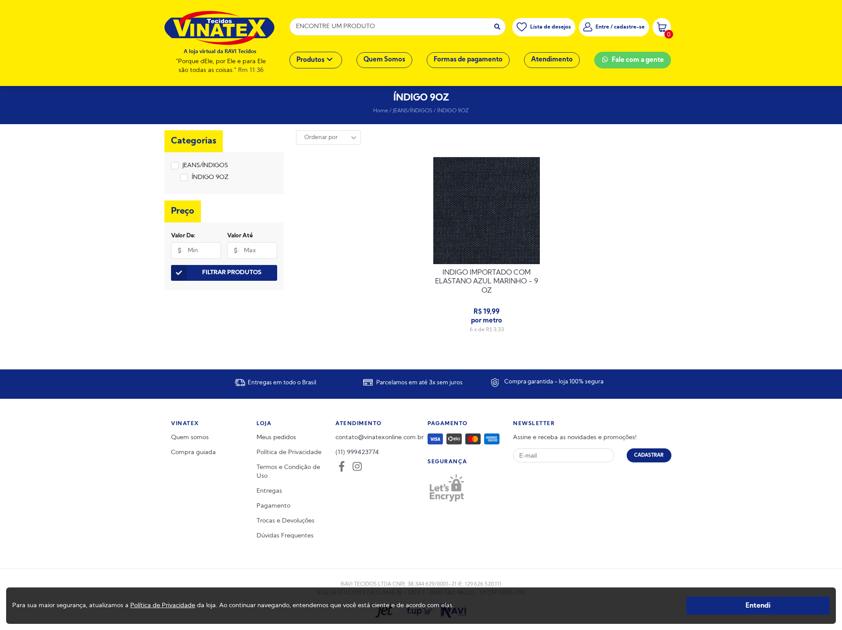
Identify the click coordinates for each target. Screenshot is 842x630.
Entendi (758, 605)
